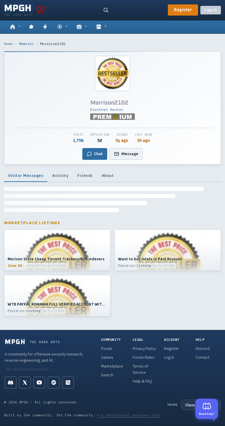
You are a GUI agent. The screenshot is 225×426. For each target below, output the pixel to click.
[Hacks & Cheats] (62, 27)
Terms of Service (140, 369)
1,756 (78, 141)
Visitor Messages (25, 176)
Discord (202, 348)
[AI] (81, 27)
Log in (210, 10)
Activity (60, 176)
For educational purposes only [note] (128, 415)
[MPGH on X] (25, 382)
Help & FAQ (142, 381)
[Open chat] (31, 27)
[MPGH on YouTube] (39, 382)
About (108, 176)
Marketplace (112, 366)
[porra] (41, 10)
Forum (106, 348)
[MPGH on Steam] (53, 382)
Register (183, 10)
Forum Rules (143, 357)
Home (8, 43)
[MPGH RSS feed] (68, 382)
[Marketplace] (101, 27)
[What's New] (45, 27)
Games (107, 357)
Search (107, 375)
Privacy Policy (144, 348)
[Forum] (15, 27)
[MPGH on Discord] (10, 382)
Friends (85, 176)
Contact (202, 357)
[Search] (105, 10)
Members (26, 43)
